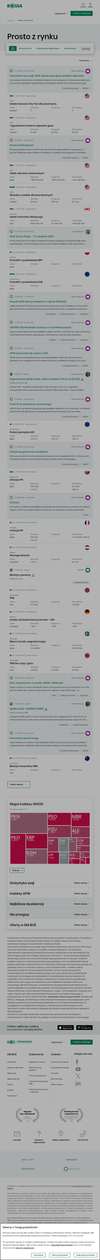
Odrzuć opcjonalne (60, 1255)
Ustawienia (38, 1255)
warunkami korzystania (62, 1245)
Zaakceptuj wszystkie (85, 1255)
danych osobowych (25, 1248)
